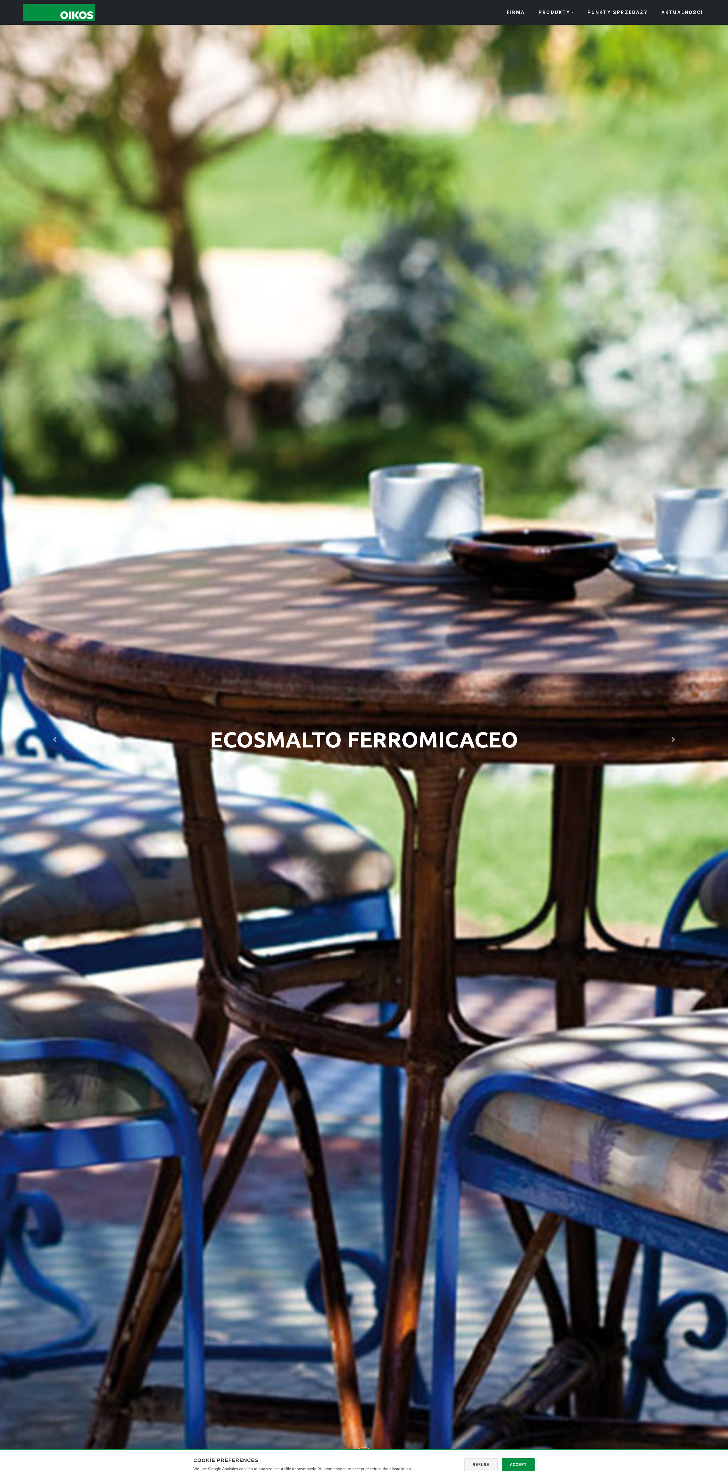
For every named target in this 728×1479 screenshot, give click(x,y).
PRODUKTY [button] (554, 12)
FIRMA (516, 12)
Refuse (481, 1465)
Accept (518, 1465)
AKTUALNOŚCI (682, 12)
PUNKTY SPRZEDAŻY (618, 12)
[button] (54, 739)
